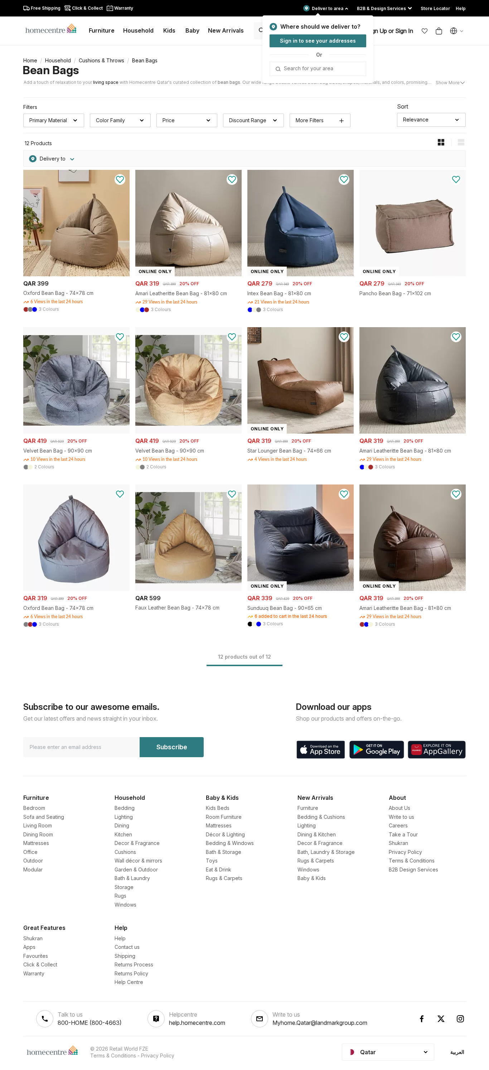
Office (30, 852)
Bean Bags (51, 70)
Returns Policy (131, 973)
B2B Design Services (413, 869)
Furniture (307, 808)
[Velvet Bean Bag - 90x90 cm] (76, 432)
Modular (33, 869)
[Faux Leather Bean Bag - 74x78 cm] (188, 589)
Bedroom (34, 808)
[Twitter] (441, 1018)
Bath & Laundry (132, 878)
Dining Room (38, 834)
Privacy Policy (405, 852)
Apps (29, 947)
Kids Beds (217, 808)
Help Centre (129, 982)
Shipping (125, 956)
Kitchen (123, 834)
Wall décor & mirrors (138, 861)
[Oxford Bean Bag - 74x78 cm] (76, 274)
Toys (212, 861)
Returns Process (134, 964)
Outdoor (33, 861)
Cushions (125, 852)
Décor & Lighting (225, 834)
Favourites (35, 956)
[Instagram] (460, 1018)
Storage (124, 887)
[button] (424, 31)
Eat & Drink (218, 869)
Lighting (124, 817)
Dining (122, 825)
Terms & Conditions (412, 861)
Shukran (398, 843)
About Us (399, 808)
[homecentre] (53, 28)
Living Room (37, 825)
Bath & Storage (223, 852)
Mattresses (36, 843)
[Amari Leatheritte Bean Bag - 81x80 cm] (412, 432)
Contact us (127, 947)
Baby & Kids (311, 878)
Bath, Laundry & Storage (326, 852)
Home (30, 60)
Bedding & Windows (230, 843)
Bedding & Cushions (321, 817)
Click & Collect (40, 964)
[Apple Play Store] (321, 750)
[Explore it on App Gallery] (437, 750)
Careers (398, 825)
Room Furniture (224, 817)
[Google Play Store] (376, 750)
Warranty (33, 973)
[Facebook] (421, 1018)
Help (120, 938)
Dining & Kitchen (316, 834)
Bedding (125, 808)
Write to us (401, 817)
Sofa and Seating (43, 817)
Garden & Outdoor (136, 869)
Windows (125, 905)
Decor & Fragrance (137, 843)
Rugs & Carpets (224, 878)
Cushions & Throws (101, 60)
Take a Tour (403, 834)
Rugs (120, 896)
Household (58, 60)
